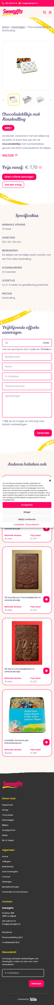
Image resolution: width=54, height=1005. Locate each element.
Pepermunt (7, 804)
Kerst (8, 127)
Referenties (8, 866)
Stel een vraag (13, 184)
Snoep (5, 809)
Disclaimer (7, 932)
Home (5, 856)
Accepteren (27, 504)
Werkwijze (7, 881)
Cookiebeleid (19, 524)
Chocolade (7, 815)
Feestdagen (8, 820)
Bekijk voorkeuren (27, 519)
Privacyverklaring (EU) (12, 937)
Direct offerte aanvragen (19, 176)
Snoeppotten (8, 830)
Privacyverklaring (32, 524)
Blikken (5, 825)
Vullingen (6, 861)
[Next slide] (51, 100)
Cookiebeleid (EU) (11, 942)
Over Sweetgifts (10, 871)
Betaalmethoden (10, 886)
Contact (6, 876)
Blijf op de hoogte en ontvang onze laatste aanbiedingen (23, 423)
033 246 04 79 (11, 3)
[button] (50, 480)
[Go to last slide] (3, 100)
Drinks (5, 835)
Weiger (27, 512)
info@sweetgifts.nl (30, 3)
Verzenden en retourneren (15, 891)
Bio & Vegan (8, 840)
